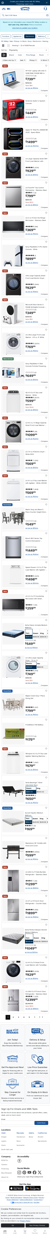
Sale (11, 41)
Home (7, 1197)
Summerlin (21, 1145)
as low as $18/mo (31, 263)
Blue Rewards (6, 1173)
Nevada (20, 1133)
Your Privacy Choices (37, 1225)
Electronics (30, 36)
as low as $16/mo (31, 205)
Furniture (5, 36)
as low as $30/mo (32, 146)
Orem (3, 1145)
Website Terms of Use (30, 1197)
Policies (41, 1197)
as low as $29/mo (31, 554)
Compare (44, 91)
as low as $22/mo (31, 439)
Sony (30, 41)
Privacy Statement (13, 1200)
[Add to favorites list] (46, 66)
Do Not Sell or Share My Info (23, 1202)
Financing (5, 1169)
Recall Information (16, 1197)
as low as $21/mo (31, 952)
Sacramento (42, 1141)
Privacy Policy (25, 1221)
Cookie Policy (38, 1200)
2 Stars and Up (8, 60)
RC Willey (4, 41)
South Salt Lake (7, 1149)
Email (3, 1119)
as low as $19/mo (31, 175)
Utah (3, 1133)
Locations (6, 1130)
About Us (4, 1177)
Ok (13, 1225)
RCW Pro (4, 1160)
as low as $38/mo (31, 917)
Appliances (17, 36)
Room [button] (41, 55)
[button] (10, 2)
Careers (4, 1164)
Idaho (31, 1133)
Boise (31, 1137)
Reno (19, 1141)
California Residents (26, 1200)
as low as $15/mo (31, 88)
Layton (3, 1141)
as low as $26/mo (31, 888)
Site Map (36, 1202)
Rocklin (40, 1137)
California (42, 1133)
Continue (41, 1123)
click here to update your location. (25, 28)
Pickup (17, 41)
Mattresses (42, 36)
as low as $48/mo (31, 1009)
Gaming (45, 41)
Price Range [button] (30, 55)
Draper (4, 1137)
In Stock (24, 41)
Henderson (21, 1137)
